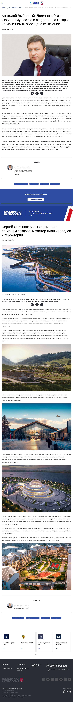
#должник (44, 184)
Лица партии (21, 664)
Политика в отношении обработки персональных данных (16, 695)
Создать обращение (36, 199)
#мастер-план (56, 618)
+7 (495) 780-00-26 (57, 666)
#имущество (55, 184)
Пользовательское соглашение (10, 692)
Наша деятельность (11, 7)
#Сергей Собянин (18, 618)
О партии (6, 664)
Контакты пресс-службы (22, 669)
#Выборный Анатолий (21, 184)
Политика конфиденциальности (10, 694)
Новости (20, 7)
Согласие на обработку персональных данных (13, 696)
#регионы (45, 618)
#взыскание (34, 184)
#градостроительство (32, 618)
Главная (3, 7)
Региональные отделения (36, 665)
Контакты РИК (7, 668)
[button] (35, 654)
